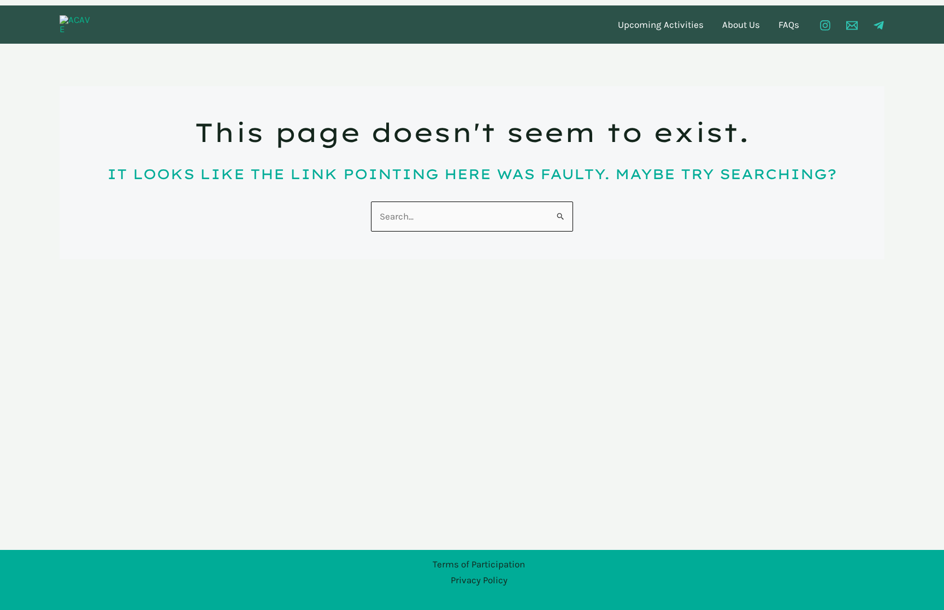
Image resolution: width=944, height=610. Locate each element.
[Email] (852, 25)
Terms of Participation (479, 564)
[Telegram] (878, 25)
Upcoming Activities (661, 24)
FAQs (788, 24)
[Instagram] (825, 25)
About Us (741, 24)
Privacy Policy (479, 580)
